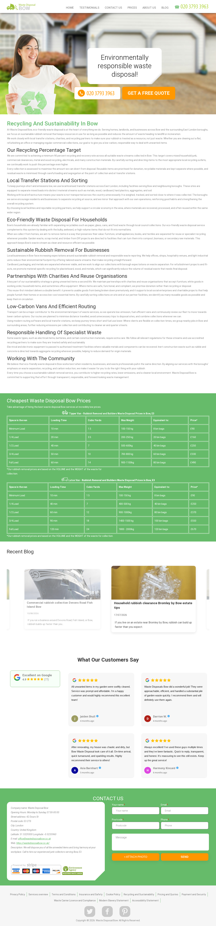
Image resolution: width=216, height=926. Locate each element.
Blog (165, 7)
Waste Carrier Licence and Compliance (75, 900)
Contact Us (113, 7)
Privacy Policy (17, 894)
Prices (132, 7)
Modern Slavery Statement (114, 900)
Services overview (38, 894)
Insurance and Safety (90, 894)
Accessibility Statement (145, 900)
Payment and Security (194, 894)
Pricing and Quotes (168, 894)
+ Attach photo (135, 856)
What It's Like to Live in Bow (193, 603)
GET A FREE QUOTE (149, 93)
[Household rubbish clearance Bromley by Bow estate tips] (119, 584)
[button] (71, 721)
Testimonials (89, 7)
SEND (184, 856)
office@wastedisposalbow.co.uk (34, 838)
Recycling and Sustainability (139, 894)
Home (70, 7)
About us (149, 7)
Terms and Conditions (64, 894)
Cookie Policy (113, 894)
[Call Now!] (195, 7)
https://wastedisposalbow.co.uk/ (33, 843)
